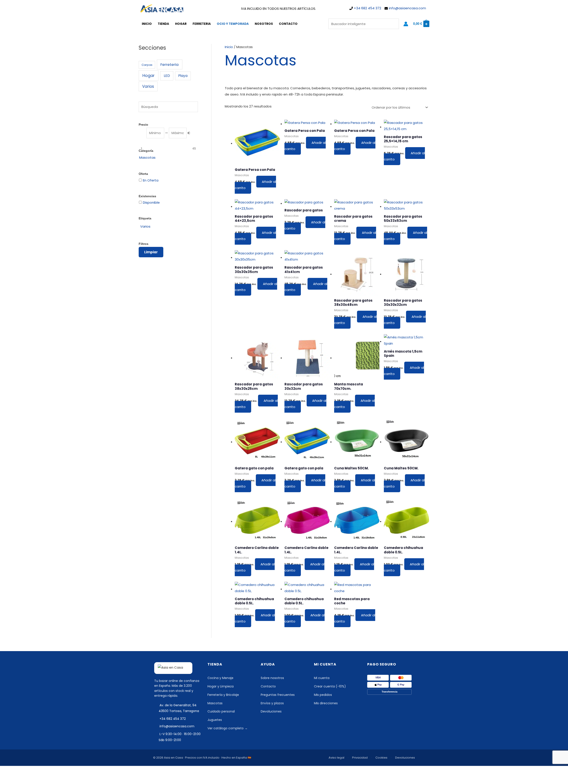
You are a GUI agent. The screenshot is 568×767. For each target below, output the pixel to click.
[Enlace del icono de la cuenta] (405, 23)
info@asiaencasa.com (407, 8)
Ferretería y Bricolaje (223, 695)
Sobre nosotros (272, 678)
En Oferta (150, 180)
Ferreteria (202, 24)
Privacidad (360, 757)
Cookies (381, 757)
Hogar (181, 24)
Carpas (147, 65)
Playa (182, 75)
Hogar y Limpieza (220, 686)
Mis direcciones (326, 703)
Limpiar (151, 252)
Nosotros (264, 24)
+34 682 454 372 (367, 8)
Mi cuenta (321, 678)
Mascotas (215, 703)
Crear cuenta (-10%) (330, 686)
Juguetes (214, 720)
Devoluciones (271, 711)
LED (167, 75)
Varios (148, 86)
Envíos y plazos (272, 703)
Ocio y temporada (233, 24)
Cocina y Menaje (220, 678)
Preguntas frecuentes (278, 695)
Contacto (288, 24)
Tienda (163, 24)
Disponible (151, 202)
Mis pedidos (323, 695)
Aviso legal (336, 757)
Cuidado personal (221, 711)
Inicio (147, 24)
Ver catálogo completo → (227, 728)
